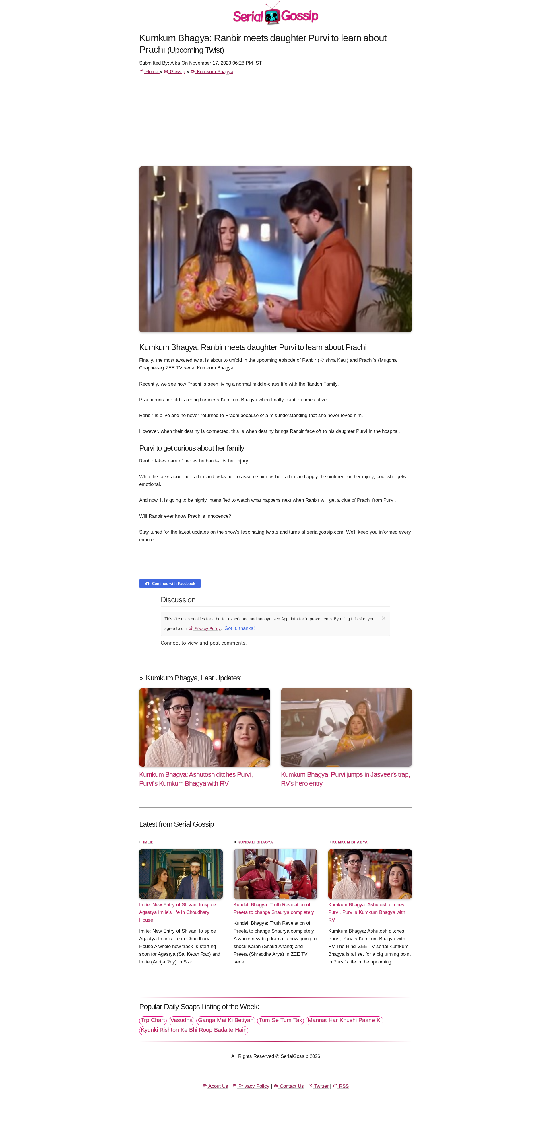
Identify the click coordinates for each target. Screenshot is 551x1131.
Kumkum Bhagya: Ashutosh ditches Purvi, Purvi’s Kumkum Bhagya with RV (366, 912)
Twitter (321, 1086)
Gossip (176, 71)
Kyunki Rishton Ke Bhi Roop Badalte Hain (194, 1030)
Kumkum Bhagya (214, 71)
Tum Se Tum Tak (280, 1020)
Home (152, 71)
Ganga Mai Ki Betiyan (225, 1020)
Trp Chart (153, 1020)
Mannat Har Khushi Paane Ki (344, 1020)
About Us (217, 1086)
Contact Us (291, 1086)
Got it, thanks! (239, 628)
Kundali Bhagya (255, 842)
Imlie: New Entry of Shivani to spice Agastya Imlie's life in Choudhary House (177, 912)
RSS (343, 1086)
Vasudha (181, 1020)
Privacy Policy (207, 628)
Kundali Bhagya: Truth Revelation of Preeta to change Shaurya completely (274, 908)
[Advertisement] (275, 123)
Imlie (148, 842)
